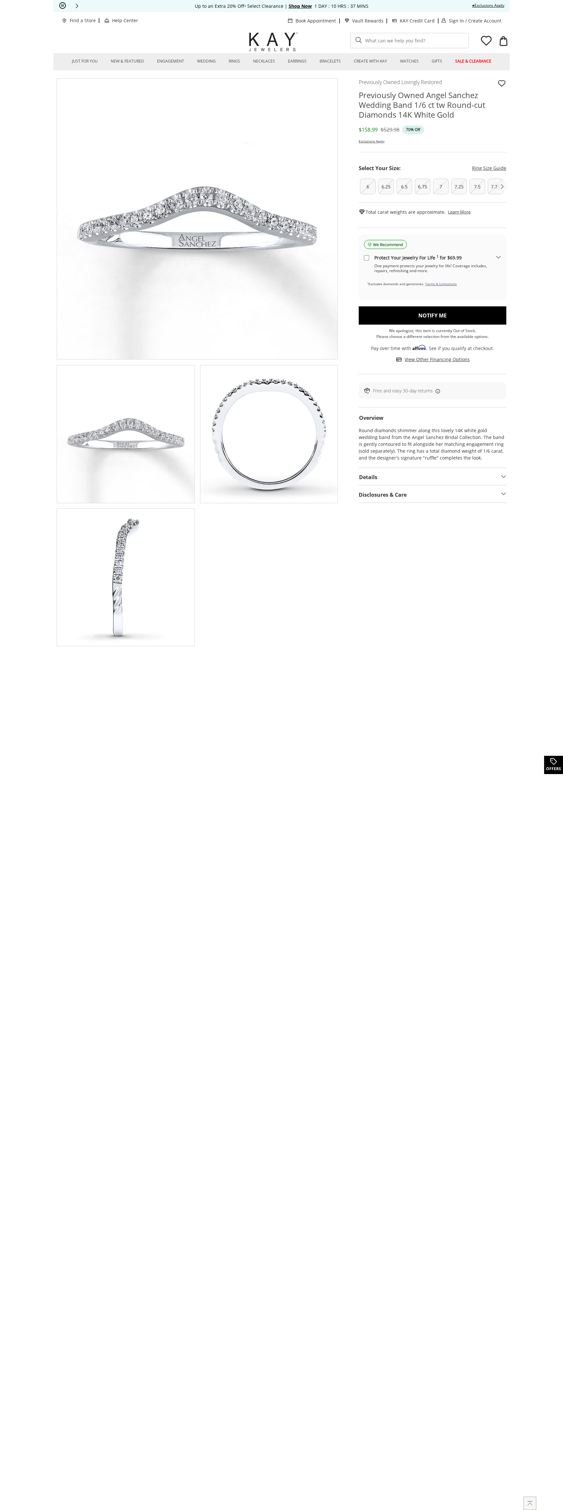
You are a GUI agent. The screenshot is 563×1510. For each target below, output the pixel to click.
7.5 (477, 186)
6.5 (404, 186)
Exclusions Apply (371, 141)
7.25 (459, 186)
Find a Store (83, 20)
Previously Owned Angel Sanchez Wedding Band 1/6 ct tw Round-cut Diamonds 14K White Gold (422, 105)
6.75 (422, 186)
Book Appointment (316, 21)
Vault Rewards (367, 21)
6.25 (386, 186)
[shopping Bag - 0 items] (503, 41)
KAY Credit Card (417, 21)
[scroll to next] (502, 186)
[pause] (62, 6)
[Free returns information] (436, 391)
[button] (76, 5)
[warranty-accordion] (498, 257)
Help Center (125, 20)
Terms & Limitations (441, 284)
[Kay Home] (273, 41)
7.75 (495, 186)
